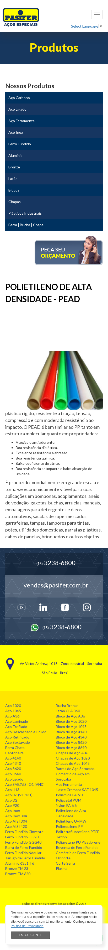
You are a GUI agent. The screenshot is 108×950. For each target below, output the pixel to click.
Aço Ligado (14, 779)
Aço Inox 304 (16, 816)
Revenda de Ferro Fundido (77, 847)
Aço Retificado (17, 737)
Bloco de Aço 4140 (71, 732)
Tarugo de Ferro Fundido (25, 858)
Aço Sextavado (17, 742)
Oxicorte (63, 858)
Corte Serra (65, 863)
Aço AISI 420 (16, 826)
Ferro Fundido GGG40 (23, 842)
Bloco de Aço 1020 (71, 721)
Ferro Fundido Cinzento (24, 831)
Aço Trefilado (16, 726)
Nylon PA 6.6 (66, 805)
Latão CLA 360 (68, 711)
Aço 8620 (13, 768)
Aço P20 (12, 805)
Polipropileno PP (69, 826)
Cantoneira (14, 753)
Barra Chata (15, 747)
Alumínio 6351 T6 (19, 863)
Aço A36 (12, 716)
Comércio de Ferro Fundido (78, 852)
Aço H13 (12, 789)
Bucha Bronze (67, 705)
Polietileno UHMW (71, 821)
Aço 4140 (13, 758)
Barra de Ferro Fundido (23, 847)
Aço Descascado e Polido (25, 732)
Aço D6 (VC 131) (19, 795)
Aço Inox (12, 810)
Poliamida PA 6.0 (69, 795)
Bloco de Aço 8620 (71, 742)
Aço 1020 (13, 705)
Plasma (61, 868)
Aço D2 (11, 800)
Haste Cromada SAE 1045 (77, 789)
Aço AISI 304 (16, 821)
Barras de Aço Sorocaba (75, 768)
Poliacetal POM (68, 800)
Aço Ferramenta (69, 784)
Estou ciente (30, 935)
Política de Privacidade (27, 926)
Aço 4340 (13, 763)
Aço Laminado (16, 721)
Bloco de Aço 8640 (71, 747)
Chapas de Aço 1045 (73, 763)
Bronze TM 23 (16, 868)
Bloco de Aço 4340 (71, 737)
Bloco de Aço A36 (70, 716)
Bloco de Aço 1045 (71, 726)
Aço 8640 (13, 774)
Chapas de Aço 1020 (73, 758)
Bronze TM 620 (17, 873)
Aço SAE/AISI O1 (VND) (25, 784)
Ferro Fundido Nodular (23, 852)
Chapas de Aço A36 (72, 753)
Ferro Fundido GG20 (22, 837)
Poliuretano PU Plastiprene (78, 842)
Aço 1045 (13, 711)
